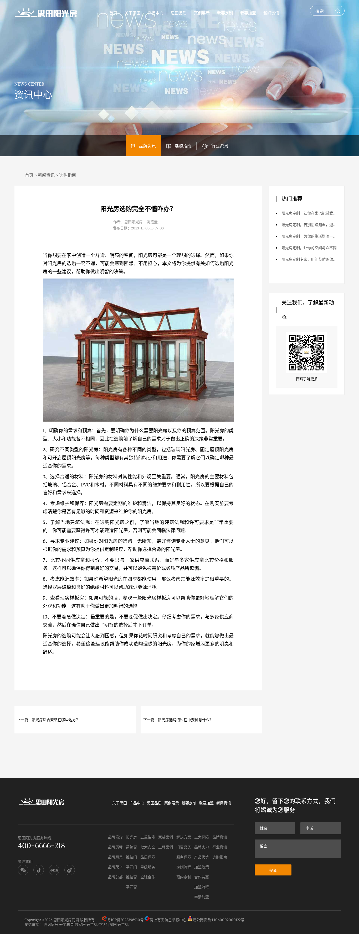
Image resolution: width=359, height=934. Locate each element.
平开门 (131, 866)
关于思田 (132, 13)
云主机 (64, 924)
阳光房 (145, 255)
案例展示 (202, 13)
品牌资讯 (147, 146)
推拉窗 (131, 876)
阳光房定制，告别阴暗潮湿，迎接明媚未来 (309, 224)
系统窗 (131, 846)
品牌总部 (115, 876)
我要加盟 (248, 13)
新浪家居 (78, 924)
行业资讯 (219, 146)
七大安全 (147, 846)
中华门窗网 (107, 924)
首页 (113, 13)
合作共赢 (201, 876)
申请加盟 (201, 896)
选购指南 (183, 146)
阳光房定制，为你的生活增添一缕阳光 (309, 236)
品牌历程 (115, 846)
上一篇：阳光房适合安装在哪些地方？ (48, 719)
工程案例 (165, 846)
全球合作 (147, 876)
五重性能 (147, 837)
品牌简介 (115, 837)
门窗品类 (183, 846)
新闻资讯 (271, 13)
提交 (273, 870)
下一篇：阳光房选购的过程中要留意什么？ (178, 719)
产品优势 (201, 856)
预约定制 (183, 876)
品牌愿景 (115, 856)
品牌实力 (201, 846)
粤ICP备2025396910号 (125, 919)
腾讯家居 (51, 924)
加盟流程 (201, 886)
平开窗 (131, 886)
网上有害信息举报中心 (168, 919)
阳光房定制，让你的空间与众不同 (309, 247)
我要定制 (225, 13)
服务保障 (183, 856)
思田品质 (179, 13)
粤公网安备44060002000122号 (218, 919)
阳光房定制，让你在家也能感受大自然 (309, 213)
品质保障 (147, 856)
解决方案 (183, 837)
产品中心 (155, 13)
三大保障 (201, 837)
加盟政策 (201, 866)
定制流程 (183, 866)
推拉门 (131, 856)
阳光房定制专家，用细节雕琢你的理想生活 (309, 259)
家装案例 (165, 837)
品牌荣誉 (115, 866)
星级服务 (147, 866)
